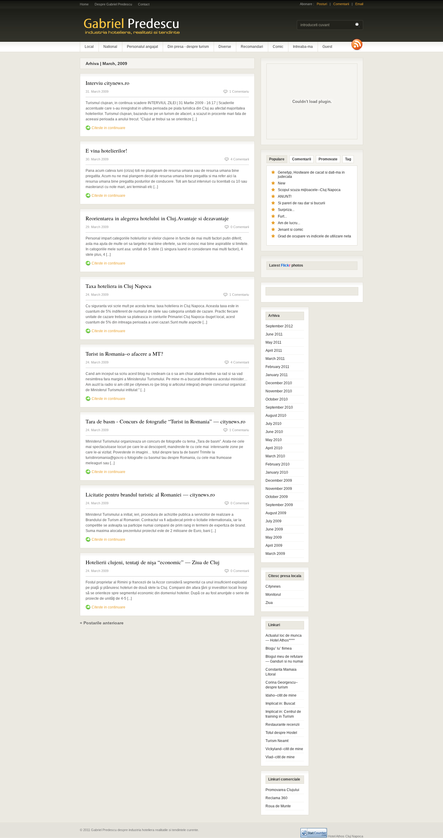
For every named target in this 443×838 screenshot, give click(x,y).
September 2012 (279, 326)
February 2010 (277, 464)
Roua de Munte (278, 806)
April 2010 (273, 448)
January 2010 (276, 472)
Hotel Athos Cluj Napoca (345, 836)
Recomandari (252, 47)
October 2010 (276, 399)
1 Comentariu (239, 91)
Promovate (328, 159)
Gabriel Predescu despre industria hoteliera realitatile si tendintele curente (158, 26)
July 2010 (273, 424)
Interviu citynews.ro (107, 82)
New (281, 183)
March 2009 (275, 554)
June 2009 (274, 529)
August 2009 (275, 513)
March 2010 (275, 456)
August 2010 (275, 415)
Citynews (273, 586)
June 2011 (274, 334)
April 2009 (273, 545)
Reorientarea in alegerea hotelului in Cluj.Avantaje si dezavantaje (157, 218)
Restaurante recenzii (282, 724)
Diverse (224, 47)
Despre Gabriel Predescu (113, 4)
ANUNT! (284, 196)
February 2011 (277, 367)
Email (359, 4)
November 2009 (278, 489)
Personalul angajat (142, 47)
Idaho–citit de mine (281, 695)
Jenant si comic (290, 229)
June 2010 (274, 432)
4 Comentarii (240, 159)
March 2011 (275, 359)
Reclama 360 (276, 798)
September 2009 (279, 505)
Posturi (322, 4)
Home (84, 4)
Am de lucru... (289, 223)
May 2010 (273, 440)
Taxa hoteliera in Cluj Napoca (118, 285)
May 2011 (273, 342)
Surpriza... (286, 210)
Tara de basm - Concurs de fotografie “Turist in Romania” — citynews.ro (165, 421)
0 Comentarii (240, 227)
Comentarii (341, 4)
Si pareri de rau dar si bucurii (301, 203)
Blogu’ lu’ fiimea (278, 648)
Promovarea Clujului (282, 790)
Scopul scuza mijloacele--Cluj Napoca (309, 190)
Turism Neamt (276, 741)
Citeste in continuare (108, 128)
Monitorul (273, 594)
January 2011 (276, 375)
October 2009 (276, 497)
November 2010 (278, 391)
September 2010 (279, 407)
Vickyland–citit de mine (284, 749)
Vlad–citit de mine (280, 757)
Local (89, 47)
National (110, 47)
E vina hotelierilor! (106, 150)
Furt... (282, 216)
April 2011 (273, 350)
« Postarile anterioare (102, 622)
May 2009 (273, 537)
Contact (143, 4)
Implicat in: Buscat (280, 703)
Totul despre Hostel (281, 733)
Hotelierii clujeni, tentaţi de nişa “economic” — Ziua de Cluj (152, 562)
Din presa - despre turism (188, 47)
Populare (276, 159)
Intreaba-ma (303, 47)
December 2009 (278, 480)
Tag (348, 159)
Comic (278, 47)
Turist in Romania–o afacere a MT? (124, 353)
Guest (327, 47)
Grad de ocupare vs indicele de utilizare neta (314, 236)
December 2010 (278, 383)
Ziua (269, 603)
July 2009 (273, 521)
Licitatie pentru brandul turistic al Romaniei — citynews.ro (150, 494)
